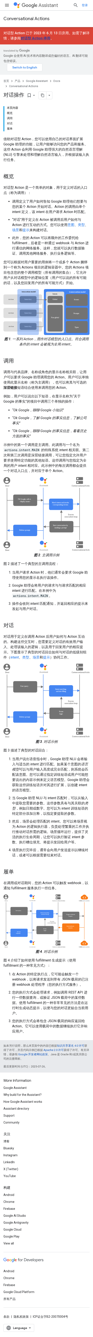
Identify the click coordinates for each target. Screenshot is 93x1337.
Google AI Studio (14, 1215)
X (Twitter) (10, 1169)
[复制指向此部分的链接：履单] (18, 872)
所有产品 (9, 1299)
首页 (6, 81)
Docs (56, 81)
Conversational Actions (26, 18)
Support (8, 1115)
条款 (6, 1316)
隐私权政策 (21, 1316)
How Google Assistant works (22, 1101)
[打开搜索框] (75, 5)
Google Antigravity (16, 1222)
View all (8, 1243)
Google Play (11, 1236)
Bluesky (8, 1148)
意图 (70, 225)
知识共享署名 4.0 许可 (70, 1045)
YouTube (9, 1176)
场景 (15, 230)
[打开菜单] (7, 5)
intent (14, 657)
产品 (17, 81)
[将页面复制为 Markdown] (42, 95)
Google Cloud (12, 1229)
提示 (25, 230)
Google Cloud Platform (18, 1292)
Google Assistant (37, 81)
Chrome (8, 1202)
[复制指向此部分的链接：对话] (18, 625)
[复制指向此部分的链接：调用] (18, 361)
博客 (6, 1141)
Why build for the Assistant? (22, 1094)
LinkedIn (9, 1162)
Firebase (9, 1208)
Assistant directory (16, 1108)
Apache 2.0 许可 (53, 1050)
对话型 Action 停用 (35, 38)
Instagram (10, 1155)
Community (11, 1122)
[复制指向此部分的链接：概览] (18, 176)
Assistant (48, 5)
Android (8, 1195)
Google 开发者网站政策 (33, 1054)
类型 (81, 225)
